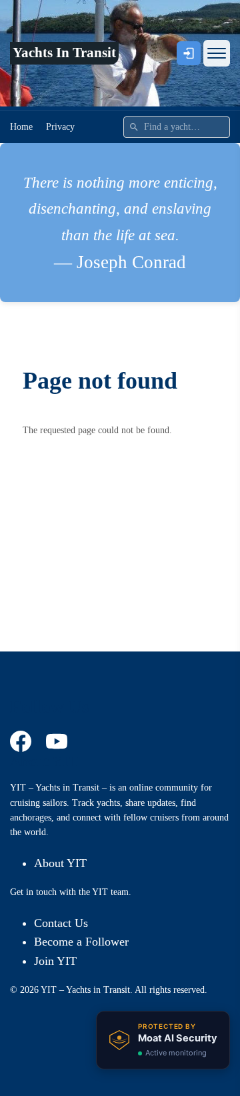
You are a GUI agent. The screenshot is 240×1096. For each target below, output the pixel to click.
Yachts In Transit (64, 53)
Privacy (60, 127)
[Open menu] (216, 53)
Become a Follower (81, 941)
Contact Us (61, 923)
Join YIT (55, 961)
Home (21, 127)
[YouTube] (58, 741)
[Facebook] (22, 741)
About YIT (60, 863)
